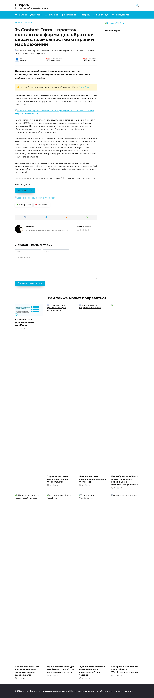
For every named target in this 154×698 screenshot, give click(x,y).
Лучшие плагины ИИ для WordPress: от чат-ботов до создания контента (60, 669)
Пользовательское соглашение (55, 691)
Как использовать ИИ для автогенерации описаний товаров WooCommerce (27, 670)
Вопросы (86, 15)
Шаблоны (37, 15)
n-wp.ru (22, 4)
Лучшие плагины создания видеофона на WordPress (92, 479)
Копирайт (119, 691)
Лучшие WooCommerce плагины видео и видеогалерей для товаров (92, 670)
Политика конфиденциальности (84, 691)
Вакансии (129, 691)
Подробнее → (85, 87)
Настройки (53, 15)
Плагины (22, 15)
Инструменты (122, 15)
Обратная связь (106, 691)
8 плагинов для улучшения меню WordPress (24, 322)
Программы (70, 15)
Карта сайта (35, 691)
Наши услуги (102, 15)
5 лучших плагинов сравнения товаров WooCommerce (57, 479)
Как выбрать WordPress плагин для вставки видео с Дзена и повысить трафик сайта (124, 480)
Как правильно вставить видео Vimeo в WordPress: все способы (124, 669)
